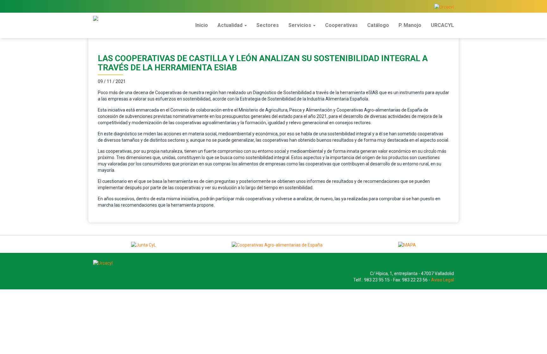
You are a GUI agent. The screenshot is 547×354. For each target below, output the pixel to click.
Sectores (267, 25)
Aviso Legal (442, 279)
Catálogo (378, 25)
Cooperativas (341, 25)
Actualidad (230, 25)
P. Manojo (410, 25)
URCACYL (442, 25)
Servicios (300, 25)
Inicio (201, 25)
